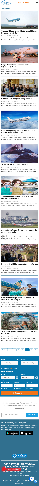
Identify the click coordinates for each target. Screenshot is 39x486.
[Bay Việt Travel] (4, 469)
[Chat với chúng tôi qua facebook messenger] (35, 481)
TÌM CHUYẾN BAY (20, 393)
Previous (4, 349)
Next (36, 349)
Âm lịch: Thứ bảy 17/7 (6, 380)
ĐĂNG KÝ (32, 414)
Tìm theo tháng (8, 372)
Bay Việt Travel (23, 3)
